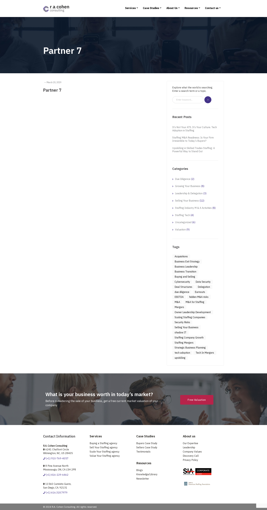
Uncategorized (183, 222)
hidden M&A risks (198, 296)
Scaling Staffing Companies (190, 317)
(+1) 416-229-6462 (56, 474)
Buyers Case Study (146, 443)
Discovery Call (191, 455)
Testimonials (143, 451)
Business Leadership (186, 266)
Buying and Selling (185, 276)
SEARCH (207, 99)
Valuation (180, 229)
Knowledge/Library (146, 474)
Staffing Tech (182, 215)
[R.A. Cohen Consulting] (56, 8)
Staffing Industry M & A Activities (193, 207)
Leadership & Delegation (189, 193)
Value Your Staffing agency (105, 455)
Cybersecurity (182, 281)
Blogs (139, 470)
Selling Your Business (187, 200)
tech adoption (182, 352)
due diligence (182, 291)
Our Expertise (190, 443)
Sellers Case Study (146, 447)
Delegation (204, 286)
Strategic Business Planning (190, 347)
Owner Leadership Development (193, 312)
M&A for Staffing (195, 302)
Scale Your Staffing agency (104, 451)
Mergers (179, 307)
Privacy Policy (190, 459)
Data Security (203, 281)
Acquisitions (181, 256)
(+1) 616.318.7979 (56, 492)
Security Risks (182, 322)
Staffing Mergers (184, 342)
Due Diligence (182, 179)
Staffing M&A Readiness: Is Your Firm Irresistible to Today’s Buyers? (193, 139)
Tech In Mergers (205, 352)
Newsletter (142, 478)
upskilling (180, 357)
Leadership (189, 447)
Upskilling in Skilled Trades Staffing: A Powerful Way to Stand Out (193, 150)
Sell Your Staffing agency (104, 447)
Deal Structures (183, 286)
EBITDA (179, 296)
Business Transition (185, 271)
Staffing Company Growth (189, 337)
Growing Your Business (187, 186)
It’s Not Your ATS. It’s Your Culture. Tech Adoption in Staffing (194, 129)
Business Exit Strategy (187, 261)
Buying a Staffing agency (103, 443)
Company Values (192, 451)
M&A (177, 302)
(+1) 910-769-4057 (56, 458)
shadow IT (180, 332)
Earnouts (200, 291)
